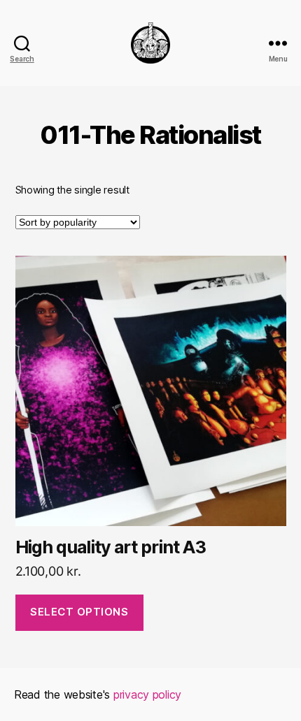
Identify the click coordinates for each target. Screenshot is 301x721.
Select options (79, 611)
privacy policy (147, 694)
